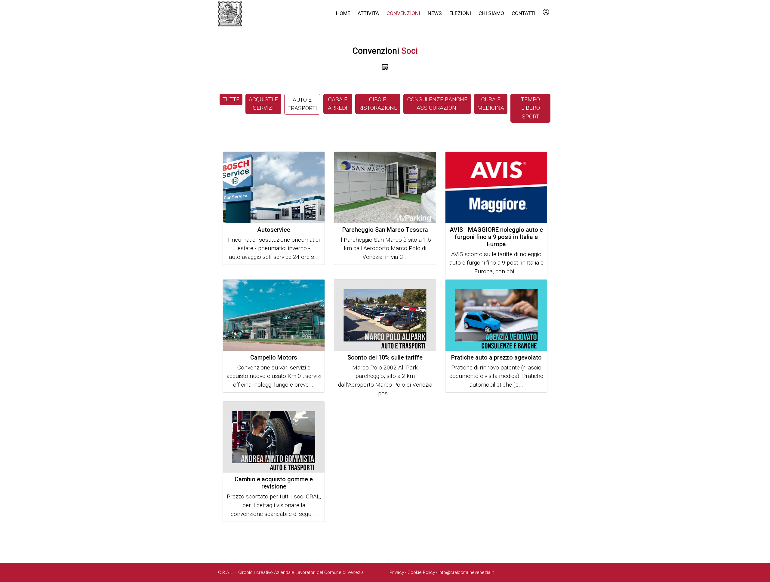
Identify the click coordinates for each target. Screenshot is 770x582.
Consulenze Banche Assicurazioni (437, 104)
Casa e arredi (337, 104)
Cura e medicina (490, 104)
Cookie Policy (421, 572)
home (343, 13)
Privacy (397, 572)
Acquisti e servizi (263, 104)
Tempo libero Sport (530, 108)
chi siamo (491, 13)
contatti (523, 13)
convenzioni (403, 13)
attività (368, 13)
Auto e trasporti (302, 104)
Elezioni (460, 13)
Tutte (231, 99)
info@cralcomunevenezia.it (466, 572)
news (435, 13)
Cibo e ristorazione (377, 104)
